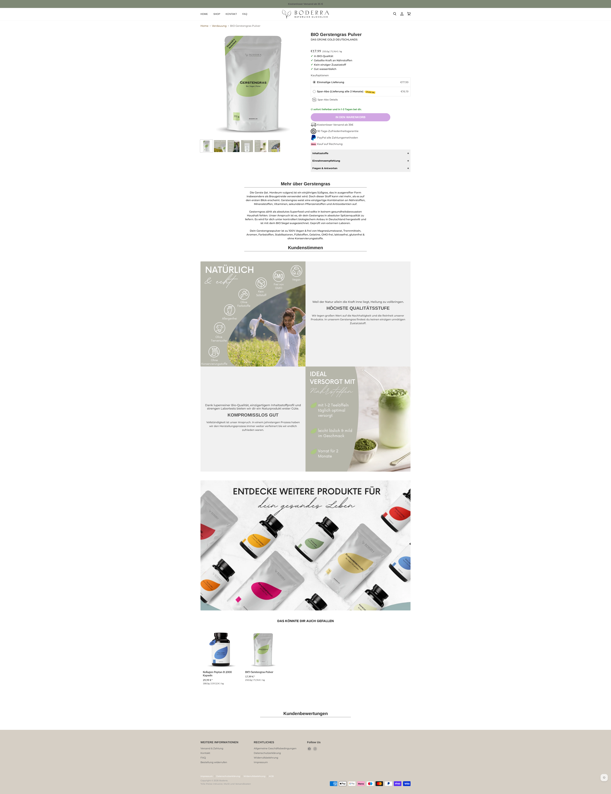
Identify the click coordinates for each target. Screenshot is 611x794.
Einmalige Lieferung (330, 82)
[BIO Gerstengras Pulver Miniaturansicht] (206, 146)
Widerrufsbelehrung (266, 757)
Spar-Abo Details (328, 99)
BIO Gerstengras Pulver (259, 672)
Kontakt (231, 14)
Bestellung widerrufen (213, 762)
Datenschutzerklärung (267, 753)
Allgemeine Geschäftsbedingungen (275, 748)
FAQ (244, 14)
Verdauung (219, 26)
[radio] (314, 82)
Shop (216, 14)
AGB (271, 776)
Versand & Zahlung (211, 748)
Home (204, 14)
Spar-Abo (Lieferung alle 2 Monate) (346, 91)
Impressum (261, 762)
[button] (361, 153)
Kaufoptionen (320, 75)
